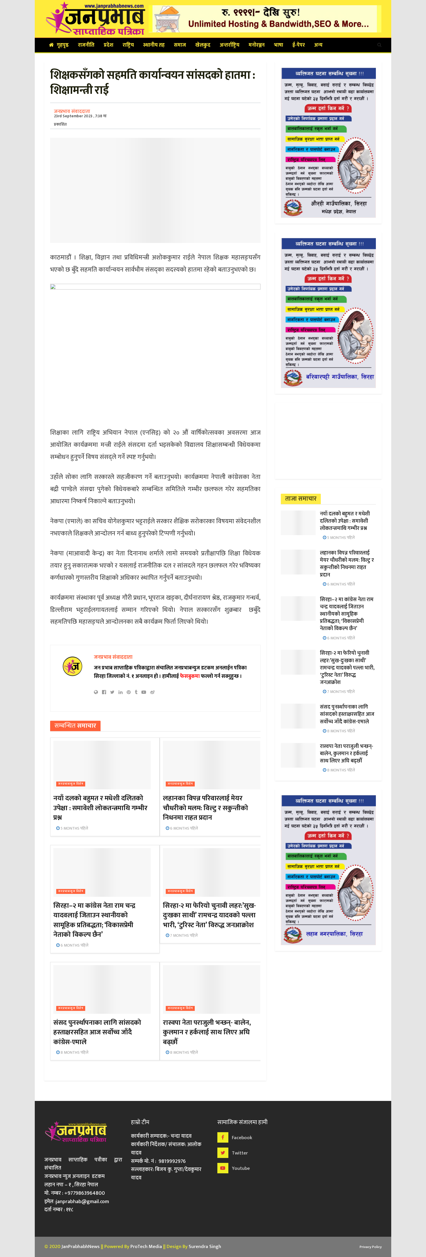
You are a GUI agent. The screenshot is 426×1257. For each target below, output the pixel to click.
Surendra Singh (205, 1247)
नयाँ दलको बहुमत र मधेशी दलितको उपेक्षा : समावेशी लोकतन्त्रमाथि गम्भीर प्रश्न (100, 808)
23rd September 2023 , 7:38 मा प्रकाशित (80, 120)
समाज (180, 45)
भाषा (278, 45)
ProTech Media (146, 1247)
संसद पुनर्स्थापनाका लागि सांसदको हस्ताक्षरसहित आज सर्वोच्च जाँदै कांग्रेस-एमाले (97, 1032)
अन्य (318, 45)
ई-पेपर (298, 45)
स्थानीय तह (154, 45)
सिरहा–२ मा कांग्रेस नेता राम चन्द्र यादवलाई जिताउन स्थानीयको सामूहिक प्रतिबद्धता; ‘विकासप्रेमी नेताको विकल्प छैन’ (94, 920)
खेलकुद (202, 45)
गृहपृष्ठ (63, 45)
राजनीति (86, 45)
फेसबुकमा (190, 676)
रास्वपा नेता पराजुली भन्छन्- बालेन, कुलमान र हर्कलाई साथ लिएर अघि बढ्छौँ (207, 1032)
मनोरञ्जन (257, 45)
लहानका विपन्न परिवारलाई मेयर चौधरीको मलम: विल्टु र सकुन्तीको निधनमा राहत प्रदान (205, 808)
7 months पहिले (183, 935)
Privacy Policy (371, 1247)
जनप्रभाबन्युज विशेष (70, 784)
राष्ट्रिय (128, 45)
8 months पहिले (74, 1052)
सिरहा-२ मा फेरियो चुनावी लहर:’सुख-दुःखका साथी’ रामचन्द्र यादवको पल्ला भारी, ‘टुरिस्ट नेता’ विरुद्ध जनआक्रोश (209, 915)
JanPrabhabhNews (80, 1247)
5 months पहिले (74, 828)
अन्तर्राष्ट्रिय (229, 45)
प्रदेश (108, 45)
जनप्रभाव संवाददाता (72, 111)
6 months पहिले (183, 828)
